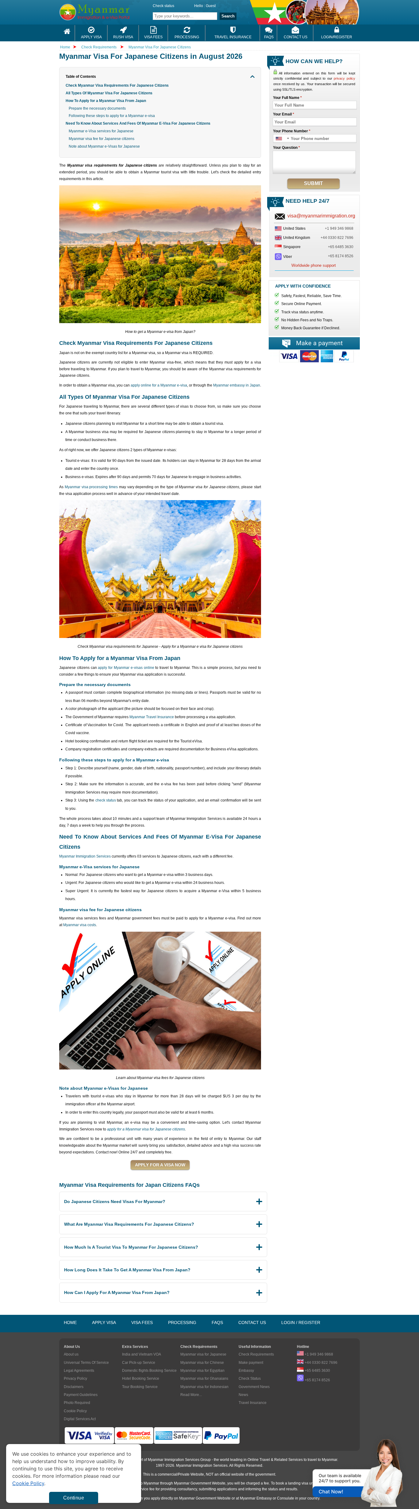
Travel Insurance (253, 1403)
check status (105, 800)
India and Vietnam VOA (141, 1354)
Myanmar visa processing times (91, 487)
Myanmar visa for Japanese (203, 1354)
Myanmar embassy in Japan (236, 385)
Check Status (250, 1378)
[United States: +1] (282, 138)
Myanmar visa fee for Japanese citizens (101, 139)
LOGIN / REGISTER (300, 1322)
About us (71, 1354)
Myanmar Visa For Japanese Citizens (160, 47)
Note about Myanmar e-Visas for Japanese (104, 146)
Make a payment (314, 343)
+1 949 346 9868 (339, 228)
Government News (254, 1387)
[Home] (67, 33)
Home (65, 47)
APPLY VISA (104, 1322)
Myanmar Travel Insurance (151, 717)
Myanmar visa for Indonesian (204, 1387)
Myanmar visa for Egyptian (202, 1370)
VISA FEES (142, 1322)
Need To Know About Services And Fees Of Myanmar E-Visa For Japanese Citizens (138, 123)
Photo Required (77, 1403)
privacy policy (344, 78)
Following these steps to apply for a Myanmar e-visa (112, 116)
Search (228, 16)
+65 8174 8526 (340, 256)
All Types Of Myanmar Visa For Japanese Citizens (109, 93)
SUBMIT (313, 183)
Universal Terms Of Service (86, 1362)
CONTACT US (252, 1322)
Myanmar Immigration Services (85, 856)
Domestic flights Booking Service (149, 1370)
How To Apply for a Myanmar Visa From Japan (106, 101)
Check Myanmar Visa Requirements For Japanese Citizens (117, 85)
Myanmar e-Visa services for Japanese (101, 131)
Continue (73, 1497)
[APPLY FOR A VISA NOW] (160, 1165)
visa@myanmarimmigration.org (321, 215)
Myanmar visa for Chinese (202, 1362)
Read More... (191, 1395)
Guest (211, 6)
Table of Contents (81, 76)
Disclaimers (73, 1387)
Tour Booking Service (140, 1387)
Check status (163, 6)
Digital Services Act (80, 1419)
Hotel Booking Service (140, 1378)
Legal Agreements (79, 1370)
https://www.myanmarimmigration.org (110, 12)
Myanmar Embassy (256, 1498)
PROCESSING (182, 1322)
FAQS (217, 1322)
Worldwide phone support (313, 265)
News (243, 1395)
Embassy (246, 1370)
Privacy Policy (75, 1378)
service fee (145, 1489)
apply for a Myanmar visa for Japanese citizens (146, 1129)
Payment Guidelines (81, 1395)
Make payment (251, 1362)
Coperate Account (314, 358)
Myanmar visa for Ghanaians (204, 1378)
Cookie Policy (75, 1411)
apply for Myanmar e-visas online (126, 668)
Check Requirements (99, 47)
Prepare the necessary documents (97, 108)
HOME (70, 1322)
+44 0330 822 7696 (337, 238)
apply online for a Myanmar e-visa (159, 385)
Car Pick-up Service (138, 1362)
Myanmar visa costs (79, 925)
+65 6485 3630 (340, 247)
